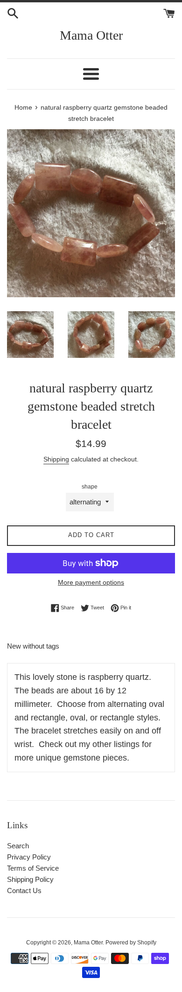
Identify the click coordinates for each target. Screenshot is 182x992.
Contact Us (24, 890)
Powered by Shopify (130, 942)
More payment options (91, 582)
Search (18, 846)
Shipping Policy (30, 879)
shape (90, 486)
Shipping (56, 459)
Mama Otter (91, 35)
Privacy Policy (29, 857)
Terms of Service (33, 868)
